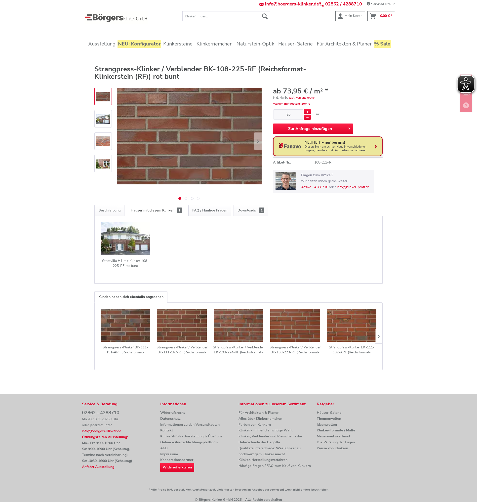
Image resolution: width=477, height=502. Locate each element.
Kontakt (166, 430)
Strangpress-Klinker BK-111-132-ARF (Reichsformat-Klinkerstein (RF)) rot (351, 350)
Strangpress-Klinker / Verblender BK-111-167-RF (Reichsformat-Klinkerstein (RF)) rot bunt (182, 350)
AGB (164, 448)
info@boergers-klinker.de (292, 4)
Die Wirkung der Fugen (336, 442)
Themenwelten (329, 418)
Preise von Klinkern (332, 448)
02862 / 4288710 (343, 4)
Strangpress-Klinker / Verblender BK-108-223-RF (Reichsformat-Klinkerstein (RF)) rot (295, 350)
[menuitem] (226, 16)
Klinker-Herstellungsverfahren (262, 460)
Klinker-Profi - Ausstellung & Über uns (191, 436)
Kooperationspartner (176, 460)
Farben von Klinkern (254, 424)
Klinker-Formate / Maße (336, 430)
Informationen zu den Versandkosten (190, 424)
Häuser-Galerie (329, 412)
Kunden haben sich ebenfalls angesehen (130, 296)
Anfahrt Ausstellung (98, 466)
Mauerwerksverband (333, 436)
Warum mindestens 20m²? (291, 104)
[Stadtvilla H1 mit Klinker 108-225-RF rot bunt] (125, 238)
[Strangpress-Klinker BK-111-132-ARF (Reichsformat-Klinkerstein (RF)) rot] (351, 325)
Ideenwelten (327, 424)
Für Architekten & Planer (258, 412)
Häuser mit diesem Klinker (155, 210)
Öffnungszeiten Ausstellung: (105, 437)
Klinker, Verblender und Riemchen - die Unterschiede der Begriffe (270, 439)
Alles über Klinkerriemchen (260, 418)
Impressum (169, 454)
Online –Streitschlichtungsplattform (189, 442)
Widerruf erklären (177, 467)
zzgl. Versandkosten (302, 98)
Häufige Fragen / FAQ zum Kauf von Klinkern (274, 465)
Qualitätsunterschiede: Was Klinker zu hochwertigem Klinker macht (269, 451)
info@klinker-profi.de (353, 187)
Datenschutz (170, 418)
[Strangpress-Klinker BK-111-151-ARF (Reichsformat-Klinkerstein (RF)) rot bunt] (125, 325)
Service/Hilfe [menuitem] (381, 4)
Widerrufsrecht (172, 412)
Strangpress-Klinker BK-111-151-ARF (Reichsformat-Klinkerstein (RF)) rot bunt (125, 350)
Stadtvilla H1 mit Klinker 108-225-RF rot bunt (125, 263)
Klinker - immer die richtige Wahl (265, 430)
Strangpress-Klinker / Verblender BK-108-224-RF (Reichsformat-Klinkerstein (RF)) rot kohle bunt (238, 350)
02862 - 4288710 (314, 187)
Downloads (250, 210)
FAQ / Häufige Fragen (209, 210)
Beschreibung (109, 210)
